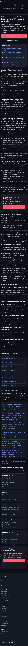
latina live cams (6, 541)
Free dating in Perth (7, 378)
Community (20, 8)
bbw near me (5, 494)
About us (3, 581)
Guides (3, 585)
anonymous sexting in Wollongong (10, 509)
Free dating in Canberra (8, 374)
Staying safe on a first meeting (12, 62)
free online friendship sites (8, 482)
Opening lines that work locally (12, 60)
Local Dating (13, 5)
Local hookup (4, 610)
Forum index (4, 621)
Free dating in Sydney (8, 366)
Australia (14, 16)
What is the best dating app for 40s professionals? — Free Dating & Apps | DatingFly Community (12, 452)
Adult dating (4, 606)
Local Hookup (9, 8)
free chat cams (5, 524)
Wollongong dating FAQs (10, 65)
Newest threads (5, 623)
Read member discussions (14, 40)
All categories (4, 619)
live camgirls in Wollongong (9, 526)
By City (1, 12)
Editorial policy (4, 636)
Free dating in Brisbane (8, 358)
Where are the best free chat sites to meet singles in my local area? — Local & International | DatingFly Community (13, 434)
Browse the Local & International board (12, 461)
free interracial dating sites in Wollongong (12, 534)
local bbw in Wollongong (8, 497)
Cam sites (3, 608)
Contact (3, 583)
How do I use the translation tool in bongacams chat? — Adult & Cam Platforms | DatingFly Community (12, 443)
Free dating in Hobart (8, 362)
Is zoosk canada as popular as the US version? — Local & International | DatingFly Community (12, 406)
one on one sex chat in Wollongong (10, 507)
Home (1, 5)
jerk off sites (5, 484)
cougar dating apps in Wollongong (10, 539)
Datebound (6, 155)
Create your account (14, 36)
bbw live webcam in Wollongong (10, 537)
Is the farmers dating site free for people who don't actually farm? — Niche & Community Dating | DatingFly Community (14, 415)
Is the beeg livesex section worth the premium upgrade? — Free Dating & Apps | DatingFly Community (13, 424)
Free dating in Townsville (9, 381)
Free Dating (6, 5)
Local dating (4, 598)
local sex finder (6, 512)
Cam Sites (2, 8)
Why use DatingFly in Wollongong (13, 55)
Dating (3, 2)
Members (3, 625)
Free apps (3, 593)
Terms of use (4, 634)
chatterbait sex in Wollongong (9, 522)
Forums (26, 8)
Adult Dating (20, 5)
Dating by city (8, 16)
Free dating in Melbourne (9, 370)
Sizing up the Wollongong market (13, 52)
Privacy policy (4, 631)
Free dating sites (5, 595)
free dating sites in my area (9, 499)
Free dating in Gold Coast (9, 385)
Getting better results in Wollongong (14, 57)
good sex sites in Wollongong (9, 514)
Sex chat (3, 612)
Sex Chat (15, 8)
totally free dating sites (7, 486)
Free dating (4, 591)
